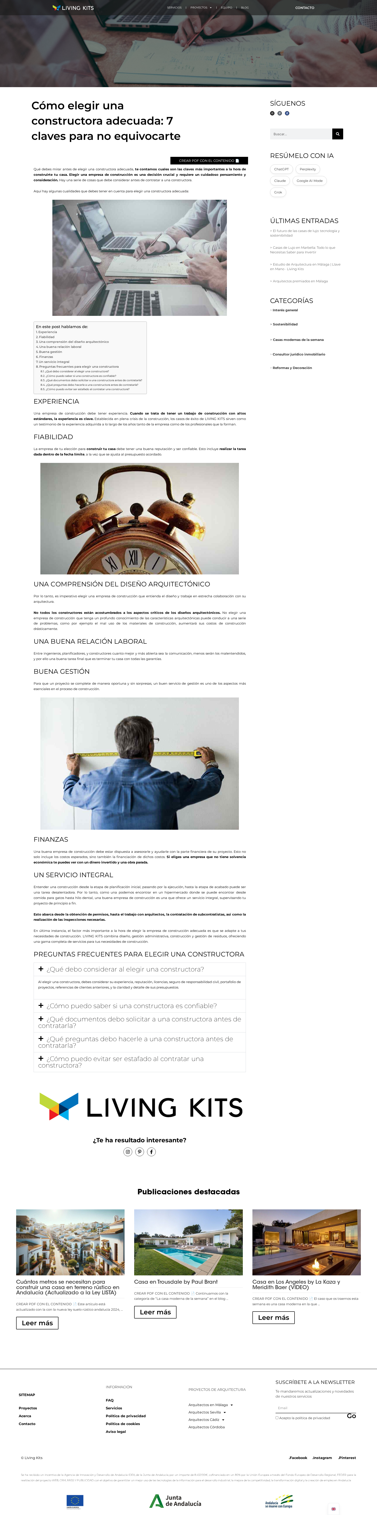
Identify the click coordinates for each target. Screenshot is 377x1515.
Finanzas (46, 357)
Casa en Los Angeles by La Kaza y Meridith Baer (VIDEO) (296, 1285)
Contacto (27, 1424)
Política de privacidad (126, 1416)
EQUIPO (226, 7)
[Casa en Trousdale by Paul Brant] (188, 1242)
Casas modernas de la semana (298, 340)
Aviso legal (116, 1432)
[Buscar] (337, 134)
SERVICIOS (174, 7)
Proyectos (28, 1408)
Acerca (25, 1416)
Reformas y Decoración (292, 368)
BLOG (245, 7)
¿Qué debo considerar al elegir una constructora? (77, 371)
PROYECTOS (198, 7)
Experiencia (47, 332)
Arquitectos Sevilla (204, 1412)
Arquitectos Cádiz (203, 1420)
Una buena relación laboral (60, 347)
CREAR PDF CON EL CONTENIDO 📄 (209, 161)
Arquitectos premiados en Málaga (300, 281)
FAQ (110, 1400)
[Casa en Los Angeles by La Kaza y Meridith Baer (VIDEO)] (306, 1242)
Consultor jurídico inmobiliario (299, 354)
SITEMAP (27, 1395)
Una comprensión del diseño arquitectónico (74, 342)
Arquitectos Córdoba (206, 1427)
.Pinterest (347, 1458)
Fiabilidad (47, 337)
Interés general (285, 310)
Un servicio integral (54, 362)
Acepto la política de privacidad (304, 1418)
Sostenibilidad (285, 324)
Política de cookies (123, 1424)
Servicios (114, 1408)
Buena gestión (50, 352)
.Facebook (298, 1458)
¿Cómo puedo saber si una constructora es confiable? (81, 375)
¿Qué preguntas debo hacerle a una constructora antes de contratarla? (92, 384)
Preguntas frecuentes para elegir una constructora (79, 366)
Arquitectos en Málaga (208, 1405)
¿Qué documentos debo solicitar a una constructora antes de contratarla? (94, 380)
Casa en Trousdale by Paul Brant (176, 1282)
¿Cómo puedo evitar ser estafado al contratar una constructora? (87, 389)
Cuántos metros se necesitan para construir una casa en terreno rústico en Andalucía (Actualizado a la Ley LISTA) (67, 1288)
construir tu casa (101, 449)
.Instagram (322, 1458)
